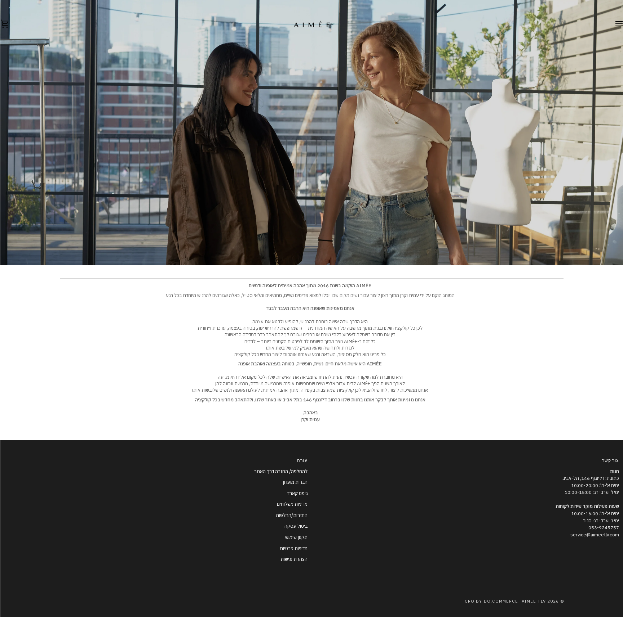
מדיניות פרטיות (293, 548)
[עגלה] (11, 24)
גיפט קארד (297, 493)
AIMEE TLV (533, 601)
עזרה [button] (302, 461)
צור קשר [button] (610, 461)
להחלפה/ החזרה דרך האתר (280, 471)
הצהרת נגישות (293, 559)
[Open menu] (612, 24)
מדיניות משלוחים (292, 504)
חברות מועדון (295, 482)
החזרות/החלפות (291, 515)
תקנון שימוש (296, 537)
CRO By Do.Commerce (491, 601)
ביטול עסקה (295, 526)
